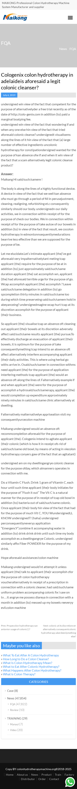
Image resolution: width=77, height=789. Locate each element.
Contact (54, 779)
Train (58, 774)
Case (10, 690)
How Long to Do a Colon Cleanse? (26, 659)
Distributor (28, 779)
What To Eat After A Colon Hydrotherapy (31, 655)
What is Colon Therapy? (19, 674)
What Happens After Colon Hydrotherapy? (32, 670)
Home (9, 774)
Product (46, 774)
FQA (72, 49)
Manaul (14, 724)
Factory (69, 774)
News (63, 49)
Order (42, 779)
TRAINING (14, 718)
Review (14, 710)
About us (22, 774)
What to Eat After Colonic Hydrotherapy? (31, 666)
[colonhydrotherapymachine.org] (16, 20)
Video (13, 730)
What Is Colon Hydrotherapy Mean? (27, 663)
